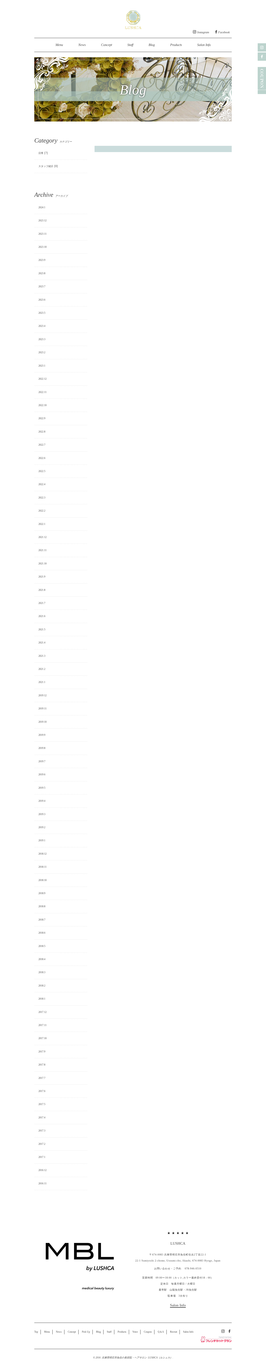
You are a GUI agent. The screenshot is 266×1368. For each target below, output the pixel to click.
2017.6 (41, 1091)
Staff (130, 45)
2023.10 (42, 246)
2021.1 (41, 682)
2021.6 (41, 616)
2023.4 (41, 326)
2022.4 (41, 484)
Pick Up (86, 1331)
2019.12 (42, 695)
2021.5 (41, 629)
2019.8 (41, 748)
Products (176, 45)
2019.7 (41, 761)
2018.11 (42, 866)
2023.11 (42, 233)
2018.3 (41, 972)
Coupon (148, 1331)
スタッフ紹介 (45, 166)
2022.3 (41, 497)
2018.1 (41, 998)
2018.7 (41, 919)
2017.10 (42, 1038)
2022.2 (41, 510)
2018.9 (41, 893)
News (82, 45)
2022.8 (41, 431)
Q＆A (161, 1331)
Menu (59, 45)
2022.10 (42, 405)
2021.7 (41, 603)
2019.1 (41, 840)
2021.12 (42, 537)
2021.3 (41, 655)
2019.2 (41, 827)
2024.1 (41, 207)
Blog (152, 45)
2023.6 (41, 299)
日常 (40, 153)
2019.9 (41, 735)
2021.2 (41, 669)
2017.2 (41, 1143)
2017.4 (41, 1117)
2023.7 (41, 286)
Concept (106, 45)
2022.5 (41, 471)
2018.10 (42, 880)
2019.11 (42, 708)
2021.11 (42, 550)
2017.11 (42, 1025)
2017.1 (41, 1157)
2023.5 (41, 312)
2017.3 (41, 1130)
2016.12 (42, 1170)
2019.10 (42, 721)
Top (36, 1331)
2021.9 (41, 576)
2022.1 (41, 524)
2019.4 (41, 800)
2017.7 (41, 1078)
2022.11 (42, 392)
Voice (135, 1331)
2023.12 (42, 220)
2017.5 (41, 1104)
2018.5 (41, 946)
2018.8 (41, 906)
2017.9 (41, 1051)
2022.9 (41, 418)
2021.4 (41, 642)
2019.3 (41, 814)
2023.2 (41, 352)
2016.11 (42, 1183)
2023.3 (41, 339)
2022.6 (41, 458)
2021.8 (41, 590)
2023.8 (41, 273)
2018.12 (42, 853)
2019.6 (41, 774)
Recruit (173, 1331)
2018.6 (41, 932)
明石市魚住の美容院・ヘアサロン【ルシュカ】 (133, 18)
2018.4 (41, 959)
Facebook (224, 32)
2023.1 (41, 365)
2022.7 (41, 444)
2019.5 (41, 787)
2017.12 (42, 1012)
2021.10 (42, 563)
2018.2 (41, 985)
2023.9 (41, 260)
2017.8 (41, 1064)
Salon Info (204, 45)
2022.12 (42, 378)
